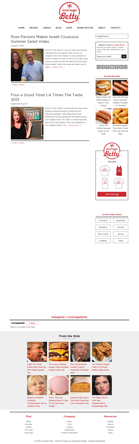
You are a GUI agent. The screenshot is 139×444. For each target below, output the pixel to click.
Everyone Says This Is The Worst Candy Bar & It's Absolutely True (79, 400)
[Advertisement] (112, 277)
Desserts (120, 227)
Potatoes (103, 241)
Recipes (28, 424)
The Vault (29, 430)
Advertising (69, 430)
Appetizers (120, 220)
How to (110, 424)
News (69, 421)
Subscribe (28, 433)
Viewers (110, 421)
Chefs (14, 85)
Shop (110, 433)
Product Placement (69, 433)
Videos (21, 85)
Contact (69, 427)
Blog (29, 421)
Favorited (110, 427)
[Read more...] (58, 67)
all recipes (103, 220)
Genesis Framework (96, 441)
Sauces (121, 234)
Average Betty (69, 12)
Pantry (110, 430)
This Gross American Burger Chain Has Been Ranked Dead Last (59, 367)
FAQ (69, 424)
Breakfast (103, 227)
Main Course (103, 234)
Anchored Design (79, 441)
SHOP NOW (111, 194)
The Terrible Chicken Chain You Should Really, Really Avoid (100, 367)
